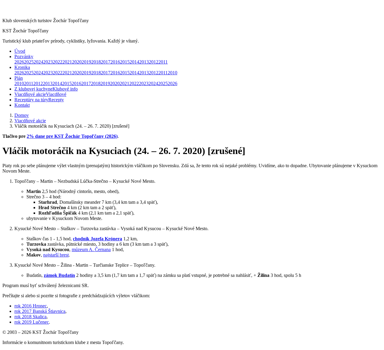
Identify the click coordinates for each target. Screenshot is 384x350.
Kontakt (22, 105)
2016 (115, 61)
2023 (48, 61)
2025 (29, 61)
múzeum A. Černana (91, 249)
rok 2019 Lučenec (31, 322)
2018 (96, 61)
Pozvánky (23, 56)
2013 (144, 61)
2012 (153, 61)
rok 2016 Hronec (30, 305)
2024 (38, 61)
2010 (172, 72)
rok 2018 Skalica (30, 316)
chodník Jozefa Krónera (97, 238)
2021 (67, 61)
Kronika (22, 67)
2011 (163, 61)
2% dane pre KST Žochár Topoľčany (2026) (72, 136)
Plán (18, 78)
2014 (134, 61)
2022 (57, 61)
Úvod (19, 51)
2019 (86, 61)
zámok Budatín (59, 275)
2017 (105, 61)
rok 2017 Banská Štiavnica (39, 311)
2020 (77, 61)
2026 (19, 61)
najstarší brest (56, 254)
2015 (125, 61)
